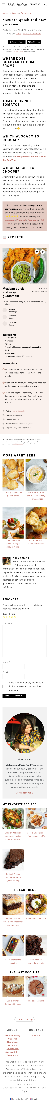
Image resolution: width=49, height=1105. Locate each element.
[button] (42, 251)
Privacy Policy (12, 1035)
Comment (8, 623)
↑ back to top (24, 1019)
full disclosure (18, 51)
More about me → (24, 793)
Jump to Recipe (17, 42)
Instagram (10, 220)
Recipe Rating (9, 614)
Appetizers (26, 13)
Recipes (15, 13)
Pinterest (21, 220)
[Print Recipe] (37, 251)
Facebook (32, 220)
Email (6, 672)
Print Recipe (35, 42)
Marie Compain (19, 411)
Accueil (6, 13)
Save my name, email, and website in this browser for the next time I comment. (26, 686)
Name (6, 662)
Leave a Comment (32, 33)
